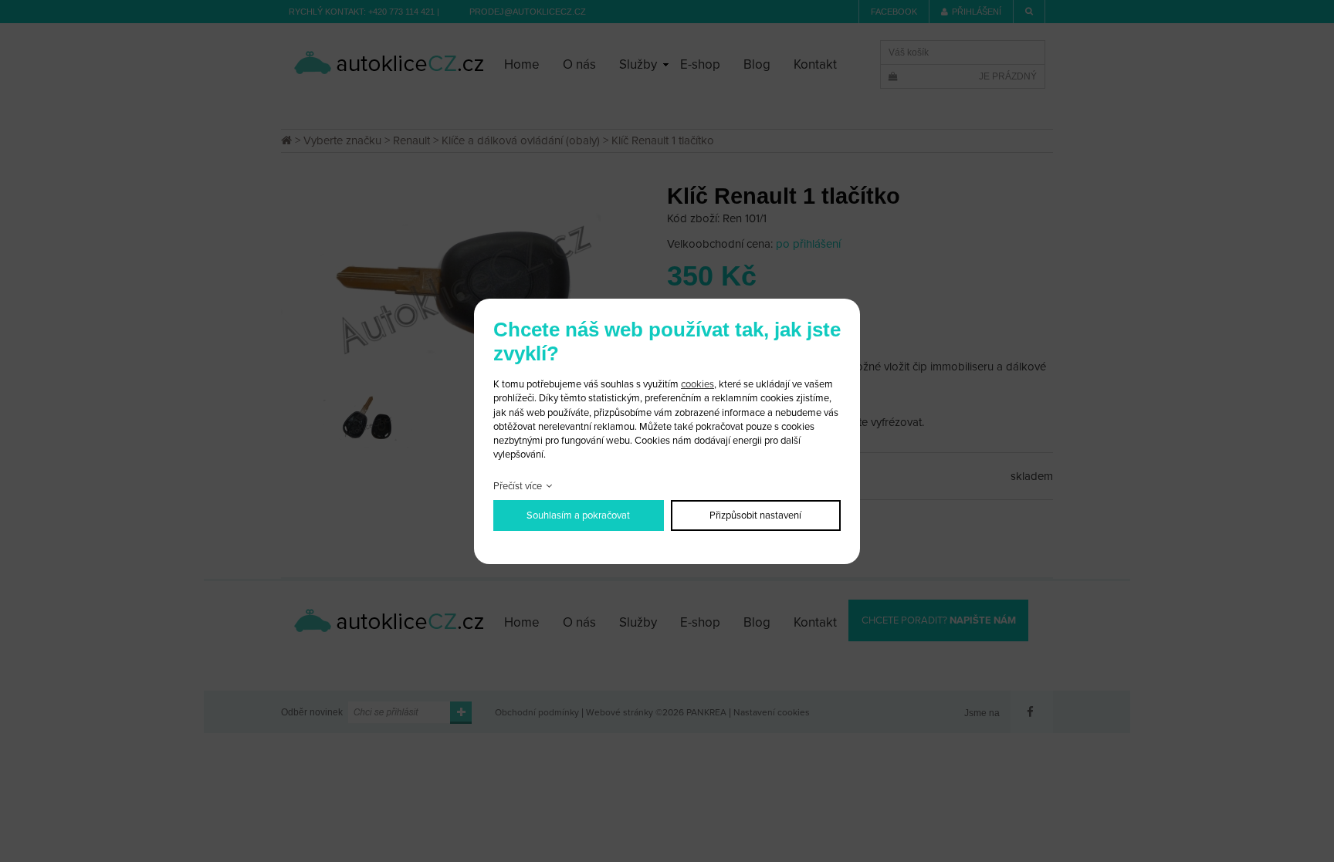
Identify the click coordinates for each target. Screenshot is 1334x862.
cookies (697, 384)
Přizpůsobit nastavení (755, 515)
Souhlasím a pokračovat (578, 515)
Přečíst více (517, 486)
